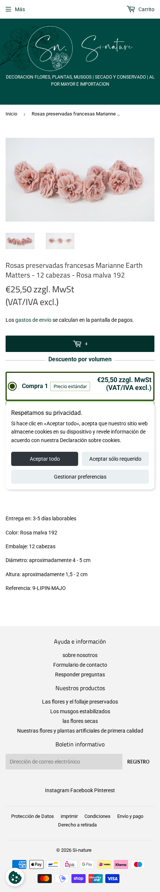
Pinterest (104, 790)
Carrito (145, 9)
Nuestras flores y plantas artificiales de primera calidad (80, 731)
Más (20, 9)
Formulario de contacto (80, 665)
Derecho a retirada (77, 825)
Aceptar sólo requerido (115, 459)
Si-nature (82, 850)
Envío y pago (130, 816)
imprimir (69, 816)
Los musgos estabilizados (80, 711)
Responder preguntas (80, 674)
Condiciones (97, 816)
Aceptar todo (45, 459)
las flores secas (80, 721)
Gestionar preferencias (80, 477)
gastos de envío (33, 320)
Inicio (11, 114)
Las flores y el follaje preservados (80, 702)
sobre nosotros (80, 655)
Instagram (57, 790)
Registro (138, 762)
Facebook (81, 790)
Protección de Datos (32, 816)
